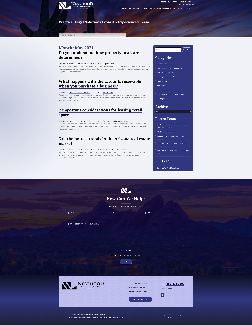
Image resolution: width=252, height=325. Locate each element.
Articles (176, 9)
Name (72, 213)
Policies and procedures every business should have (171, 144)
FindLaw (120, 317)
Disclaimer (126, 250)
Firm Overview (133, 9)
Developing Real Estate (166, 77)
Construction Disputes (165, 72)
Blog (183, 9)
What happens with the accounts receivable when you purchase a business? (100, 84)
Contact (190, 9)
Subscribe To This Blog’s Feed (168, 168)
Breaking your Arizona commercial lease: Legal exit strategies (172, 126)
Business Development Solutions (104, 317)
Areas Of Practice (164, 9)
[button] (249, 322)
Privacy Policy (87, 317)
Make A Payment (140, 299)
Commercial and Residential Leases (116, 121)
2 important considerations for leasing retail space (100, 112)
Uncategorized (162, 98)
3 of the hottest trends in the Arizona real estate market (104, 141)
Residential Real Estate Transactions (116, 150)
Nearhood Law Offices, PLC (79, 64)
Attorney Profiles (148, 9)
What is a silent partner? (166, 132)
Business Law (108, 92)
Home (124, 9)
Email (111, 213)
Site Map (79, 317)
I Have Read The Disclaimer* (127, 255)
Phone (149, 213)
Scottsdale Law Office (139, 292)
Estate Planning (163, 81)
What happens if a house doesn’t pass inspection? (171, 137)
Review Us (172, 317)
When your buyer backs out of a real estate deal (173, 151)
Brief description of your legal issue (87, 224)
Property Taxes (108, 64)
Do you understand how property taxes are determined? (99, 55)
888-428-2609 (185, 4)
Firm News (161, 85)
